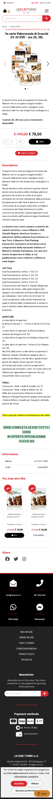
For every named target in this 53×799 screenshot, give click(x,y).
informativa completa (26, 776)
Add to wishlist (28, 153)
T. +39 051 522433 (18, 765)
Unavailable (38, 535)
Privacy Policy (26, 654)
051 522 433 (46, 3)
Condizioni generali (26, 648)
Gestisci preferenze (26, 790)
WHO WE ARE (26, 632)
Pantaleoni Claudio (14, 524)
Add (41, 141)
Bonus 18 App (30, 727)
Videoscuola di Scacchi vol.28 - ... (38, 515)
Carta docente (31, 734)
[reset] (39, 18)
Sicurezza (26, 660)
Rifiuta (35, 783)
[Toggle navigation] (47, 11)
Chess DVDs (15, 27)
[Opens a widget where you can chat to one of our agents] (42, 794)
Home (4, 27)
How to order (26, 643)
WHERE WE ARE (26, 637)
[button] (48, 64)
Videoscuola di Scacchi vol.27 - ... (14, 515)
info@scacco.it (36, 765)
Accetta (18, 783)
